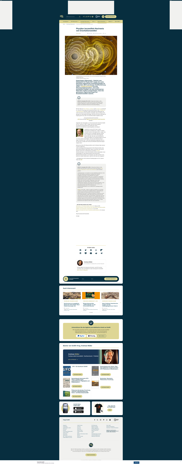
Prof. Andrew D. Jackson (88, 108)
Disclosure (65, 428)
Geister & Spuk (65, 432)
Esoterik (64, 430)
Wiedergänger (104, 310)
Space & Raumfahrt (101, 21)
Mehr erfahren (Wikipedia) (82, 270)
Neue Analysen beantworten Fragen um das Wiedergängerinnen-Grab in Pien (110, 305)
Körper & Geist (79, 430)
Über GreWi (117, 21)
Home (64, 24)
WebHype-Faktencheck (96, 436)
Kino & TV (79, 427)
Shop (110, 409)
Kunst (78, 432)
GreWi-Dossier (79, 425)
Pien (107, 309)
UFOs (93, 21)
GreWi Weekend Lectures (67, 437)
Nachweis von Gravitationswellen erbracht (84, 205)
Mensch (110, 21)
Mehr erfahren (102, 335)
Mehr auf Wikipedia (72, 359)
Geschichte (65, 433)
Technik (93, 431)
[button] (80, 250)
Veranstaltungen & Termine (96, 433)
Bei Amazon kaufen (77, 396)
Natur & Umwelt (80, 436)
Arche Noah (71, 309)
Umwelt (98, 150)
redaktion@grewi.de (103, 16)
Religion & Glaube (74, 301)
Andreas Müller (78, 33)
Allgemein (65, 425)
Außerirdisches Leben (67, 427)
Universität (84, 310)
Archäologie (65, 21)
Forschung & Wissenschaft (70, 24)
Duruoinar (65, 310)
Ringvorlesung (95, 309)
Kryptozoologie (80, 431)
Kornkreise (79, 428)
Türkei (68, 310)
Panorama (79, 437)
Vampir (114, 309)
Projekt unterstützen (110, 16)
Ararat (67, 309)
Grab (105, 309)
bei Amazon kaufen (78, 374)
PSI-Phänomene (74, 21)
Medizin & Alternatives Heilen (82, 433)
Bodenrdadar (75, 309)
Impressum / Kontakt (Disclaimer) (112, 427)
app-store (78, 408)
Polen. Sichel (110, 309)
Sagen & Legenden (95, 427)
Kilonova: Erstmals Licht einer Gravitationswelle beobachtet (88, 210)
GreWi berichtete (86, 86)
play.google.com (78, 411)
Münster (91, 309)
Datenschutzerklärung (110, 426)
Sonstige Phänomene (85, 21)
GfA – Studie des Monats (67, 436)
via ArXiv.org (98, 108)
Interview (79, 426)
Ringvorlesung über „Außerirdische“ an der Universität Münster (89, 305)
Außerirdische (88, 309)
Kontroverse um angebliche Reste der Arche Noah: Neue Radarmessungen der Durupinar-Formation (72, 305)
